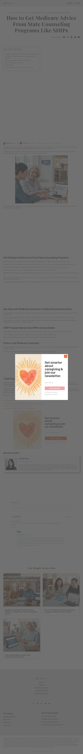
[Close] (65, 356)
